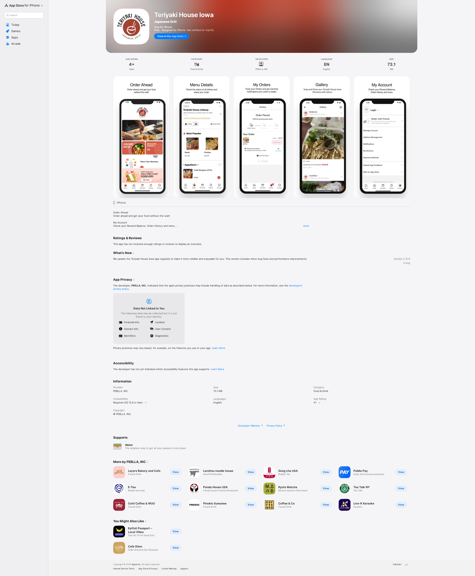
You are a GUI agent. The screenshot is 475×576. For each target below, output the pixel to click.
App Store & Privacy (148, 569)
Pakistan (397, 564)
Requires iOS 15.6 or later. (128, 402)
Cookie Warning (168, 569)
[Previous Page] (109, 488)
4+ (315, 402)
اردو (406, 564)
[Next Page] (413, 488)
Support (184, 569)
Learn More (218, 347)
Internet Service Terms (124, 569)
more (306, 225)
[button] (24, 25)
